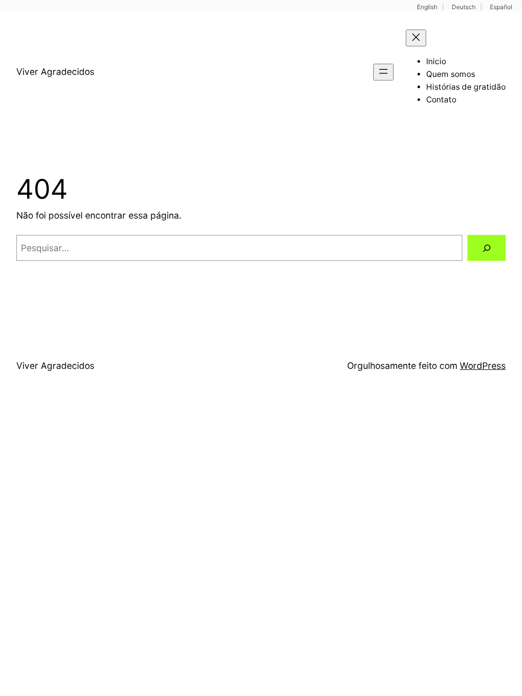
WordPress (483, 365)
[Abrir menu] (383, 72)
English (427, 7)
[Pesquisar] (486, 248)
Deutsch (464, 7)
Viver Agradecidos (55, 71)
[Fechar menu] (416, 38)
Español (501, 7)
